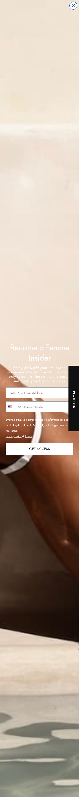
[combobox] (14, 407)
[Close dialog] (73, 5)
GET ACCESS (39, 449)
